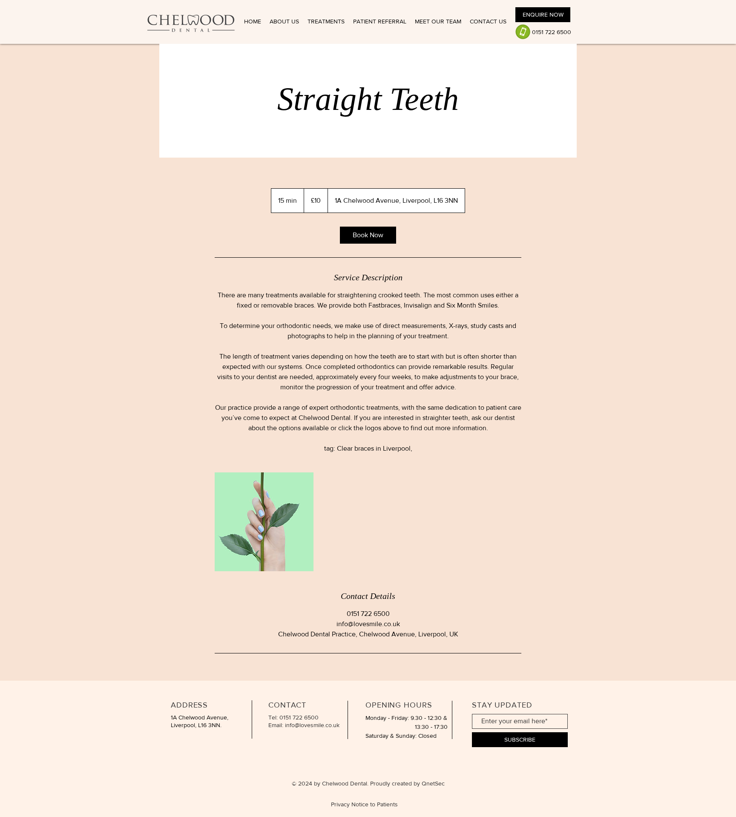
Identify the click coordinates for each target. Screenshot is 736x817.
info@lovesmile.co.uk (312, 725)
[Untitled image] (264, 521)
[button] (326, 21)
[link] (368, 235)
